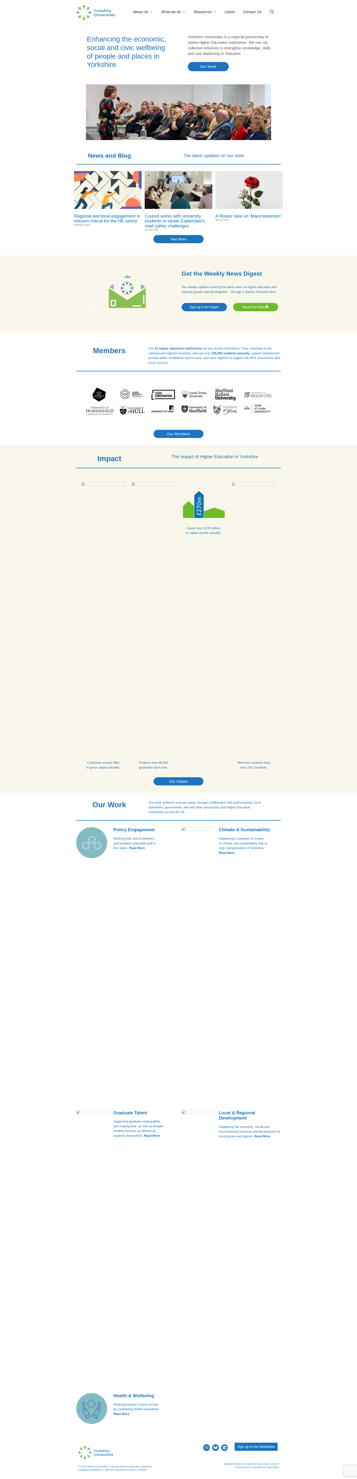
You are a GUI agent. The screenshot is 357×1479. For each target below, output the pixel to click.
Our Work (208, 67)
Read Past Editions (255, 307)
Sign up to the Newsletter (256, 1447)
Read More (137, 848)
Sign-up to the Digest (204, 307)
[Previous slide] (90, 306)
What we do (171, 12)
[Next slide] (266, 306)
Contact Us (252, 12)
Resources (203, 12)
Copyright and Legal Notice (265, 1467)
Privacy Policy (242, 1467)
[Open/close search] (272, 12)
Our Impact (178, 781)
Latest (230, 12)
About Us (140, 12)
